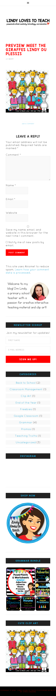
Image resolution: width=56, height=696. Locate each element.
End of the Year (26, 402)
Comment (13, 154)
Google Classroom (26, 415)
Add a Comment (28, 123)
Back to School (26, 382)
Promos (26, 429)
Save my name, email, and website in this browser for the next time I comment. (27, 232)
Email (10, 199)
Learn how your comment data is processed (27, 271)
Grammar (25, 422)
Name (11, 185)
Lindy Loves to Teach (28, 21)
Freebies (26, 409)
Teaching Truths (26, 435)
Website (11, 212)
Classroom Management (26, 389)
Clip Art (26, 395)
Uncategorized (26, 442)
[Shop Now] (28, 524)
